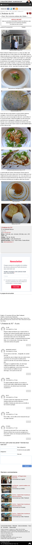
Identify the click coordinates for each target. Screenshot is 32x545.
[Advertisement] (11, 304)
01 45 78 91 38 (6, 232)
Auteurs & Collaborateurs (22, 525)
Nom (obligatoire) (21, 447)
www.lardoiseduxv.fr (8, 242)
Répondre (28, 345)
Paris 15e (3, 231)
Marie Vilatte (13, 318)
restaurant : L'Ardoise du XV (10, 529)
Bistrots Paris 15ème (16, 319)
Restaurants (15, 316)
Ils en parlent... (5, 527)
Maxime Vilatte (19, 318)
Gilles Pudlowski (20, 315)
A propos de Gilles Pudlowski (6, 525)
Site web (19, 454)
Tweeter (24, 27)
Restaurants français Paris (6, 319)
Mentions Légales (13, 527)
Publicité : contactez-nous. (6, 536)
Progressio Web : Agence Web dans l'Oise (8, 538)
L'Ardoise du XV (6, 318)
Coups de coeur (8, 316)
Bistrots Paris (26, 318)
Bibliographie (15, 525)
